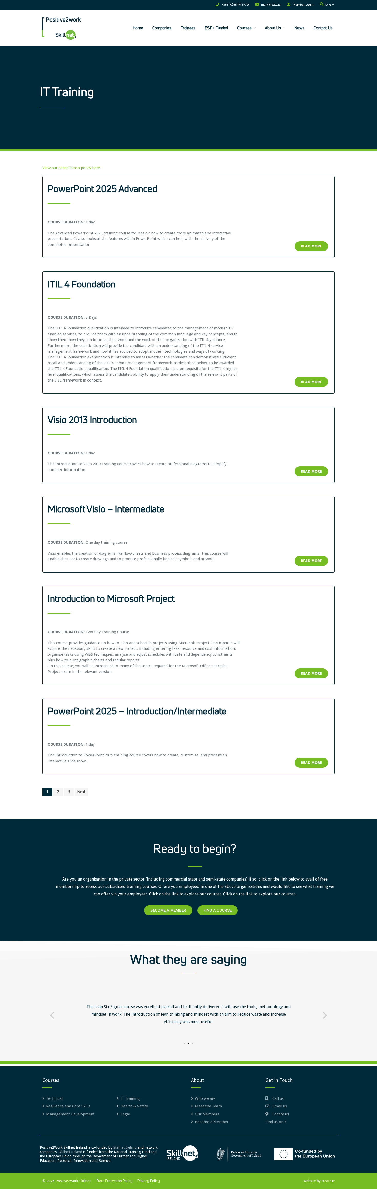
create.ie (328, 1181)
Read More (311, 246)
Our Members (207, 1114)
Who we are (205, 1098)
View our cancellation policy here (71, 168)
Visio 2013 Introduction (92, 420)
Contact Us (323, 28)
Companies (161, 28)
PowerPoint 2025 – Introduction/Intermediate (137, 711)
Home (138, 28)
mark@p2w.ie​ (271, 4)
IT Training (130, 1098)
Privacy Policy (148, 1181)
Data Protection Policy (114, 1181)
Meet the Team (208, 1106)
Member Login (303, 4)
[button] (51, 1015)
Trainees (188, 28)
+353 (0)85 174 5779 (235, 4)
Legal (125, 1114)
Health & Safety (134, 1106)
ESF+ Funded (216, 28)
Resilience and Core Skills (68, 1106)
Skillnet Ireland (125, 1147)
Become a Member (212, 1122)
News (299, 28)
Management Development (70, 1114)
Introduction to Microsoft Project (111, 599)
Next (81, 792)
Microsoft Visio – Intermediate (106, 509)
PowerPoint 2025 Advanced (102, 189)
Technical (54, 1098)
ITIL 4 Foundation (82, 284)
